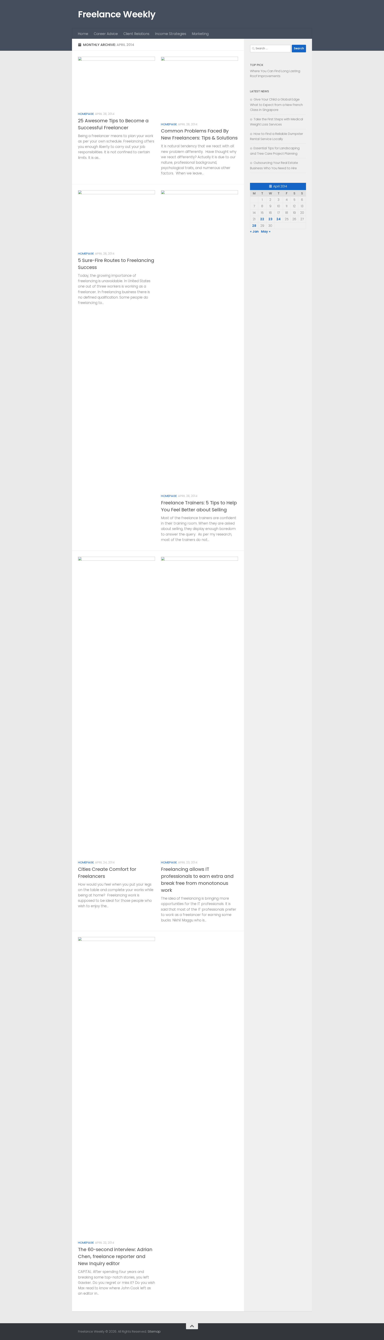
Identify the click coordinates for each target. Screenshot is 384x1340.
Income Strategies (170, 33)
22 (262, 219)
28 (254, 225)
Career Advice (106, 33)
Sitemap (154, 1331)
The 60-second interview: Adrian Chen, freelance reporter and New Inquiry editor (115, 1256)
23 (270, 219)
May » (265, 231)
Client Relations (136, 33)
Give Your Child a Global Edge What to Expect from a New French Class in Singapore (276, 104)
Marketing (200, 33)
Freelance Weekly (116, 14)
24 (278, 219)
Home (83, 33)
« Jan (254, 231)
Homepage (86, 114)
